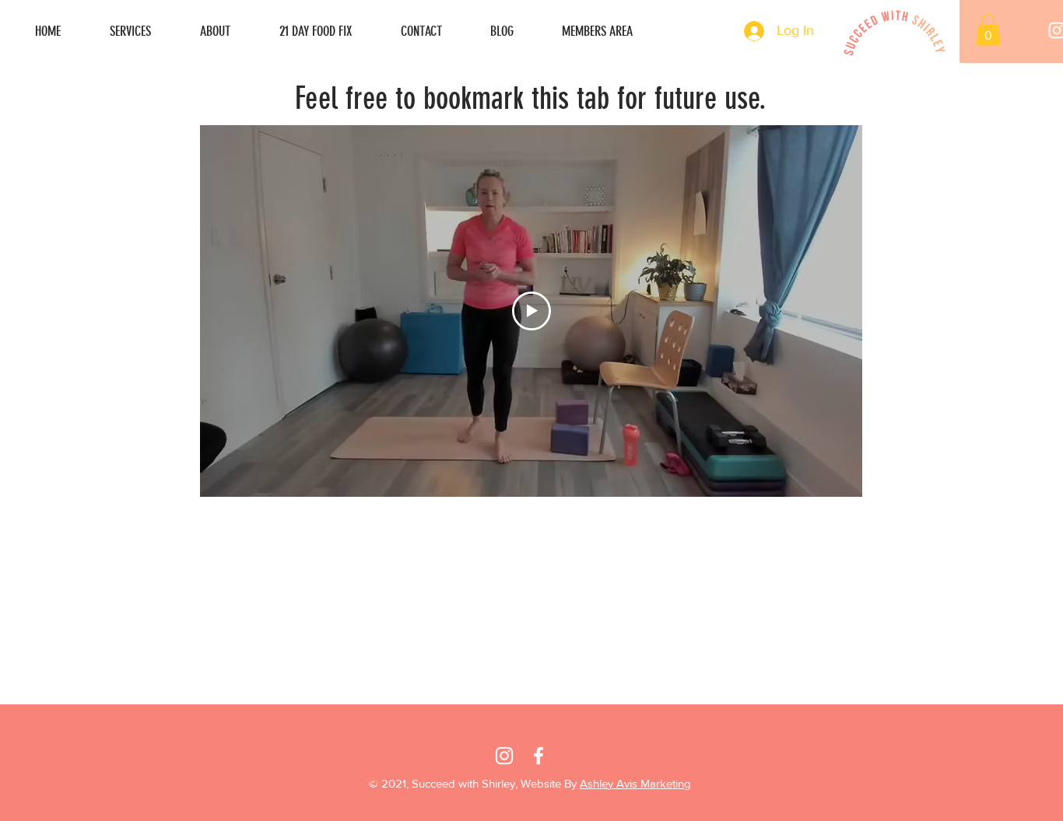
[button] (988, 30)
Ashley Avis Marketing (635, 783)
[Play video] (531, 311)
